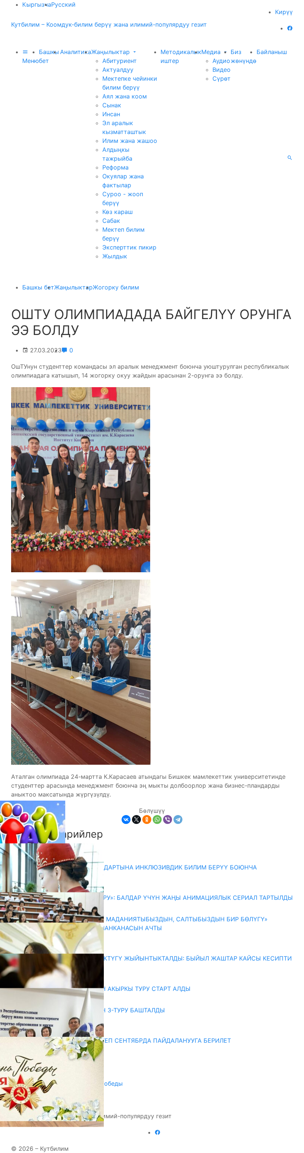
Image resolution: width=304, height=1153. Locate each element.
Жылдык (114, 256)
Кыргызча (36, 4)
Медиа (211, 52)
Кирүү (284, 12)
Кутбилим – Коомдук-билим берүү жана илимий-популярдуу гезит (109, 24)
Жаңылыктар (111, 52)
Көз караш (117, 211)
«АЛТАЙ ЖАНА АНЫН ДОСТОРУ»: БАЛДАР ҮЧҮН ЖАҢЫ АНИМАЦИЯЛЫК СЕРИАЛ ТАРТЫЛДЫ (155, 897)
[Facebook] (290, 28)
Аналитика (75, 52)
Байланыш (272, 52)
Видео (221, 69)
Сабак (111, 220)
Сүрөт (221, 78)
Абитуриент (119, 60)
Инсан (111, 114)
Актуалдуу (117, 69)
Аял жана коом (124, 96)
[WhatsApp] (157, 819)
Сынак (111, 105)
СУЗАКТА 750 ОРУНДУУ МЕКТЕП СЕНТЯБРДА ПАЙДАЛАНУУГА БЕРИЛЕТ (124, 1040)
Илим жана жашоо (129, 140)
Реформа (115, 167)
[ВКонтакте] (126, 819)
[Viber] (167, 819)
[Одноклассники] (146, 819)
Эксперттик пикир (129, 247)
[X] (136, 819)
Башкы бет (38, 287)
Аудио (221, 60)
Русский (63, 4)
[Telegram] (178, 819)
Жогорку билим (116, 287)
